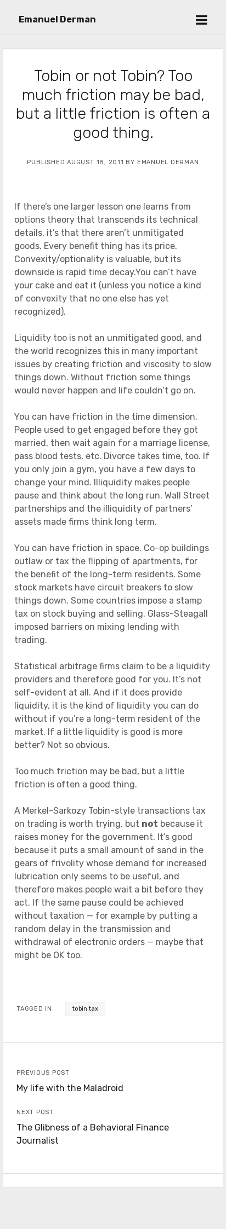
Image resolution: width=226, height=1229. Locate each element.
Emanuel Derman (57, 19)
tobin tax (85, 1008)
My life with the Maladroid (69, 1088)
